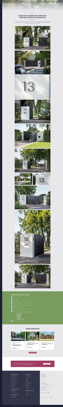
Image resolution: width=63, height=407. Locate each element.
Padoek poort (13, 380)
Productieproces (13, 392)
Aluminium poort (14, 395)
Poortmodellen (13, 379)
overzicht (33, 13)
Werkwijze (27, 392)
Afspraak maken (46, 363)
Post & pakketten (28, 387)
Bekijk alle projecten (32, 352)
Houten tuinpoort (14, 378)
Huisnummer (28, 385)
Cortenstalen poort (14, 390)
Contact (27, 395)
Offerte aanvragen (50, 1)
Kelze (17, 299)
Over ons (27, 393)
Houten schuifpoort (14, 377)
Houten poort (13, 375)
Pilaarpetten (28, 386)
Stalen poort (28, 375)
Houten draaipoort (14, 376)
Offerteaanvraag (28, 394)
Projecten (27, 391)
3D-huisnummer (19, 314)
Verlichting (27, 388)
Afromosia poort (13, 381)
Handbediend (28, 384)
